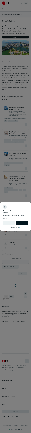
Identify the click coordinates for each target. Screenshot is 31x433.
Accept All (22, 223)
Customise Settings (15, 227)
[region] (15, 216)
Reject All (9, 223)
